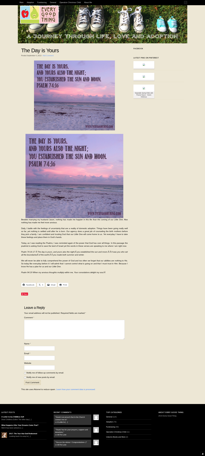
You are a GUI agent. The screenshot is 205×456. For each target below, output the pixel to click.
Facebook (138, 48)
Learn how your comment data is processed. (76, 389)
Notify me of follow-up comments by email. (45, 373)
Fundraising (42, 2)
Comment (29, 317)
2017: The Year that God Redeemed (23, 434)
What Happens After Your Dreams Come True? (19, 425)
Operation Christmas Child (70, 2)
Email (27, 353)
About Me (88, 2)
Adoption (30, 2)
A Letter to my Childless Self (12, 417)
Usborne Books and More (116, 437)
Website (27, 363)
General (53, 2)
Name (27, 344)
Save (25, 294)
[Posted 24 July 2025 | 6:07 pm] (143, 76)
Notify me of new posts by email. (40, 377)
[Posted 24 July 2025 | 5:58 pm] (143, 88)
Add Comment (48, 56)
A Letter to (62, 422)
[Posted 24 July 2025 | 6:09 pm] (143, 64)
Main (21, 2)
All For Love (61, 435)
